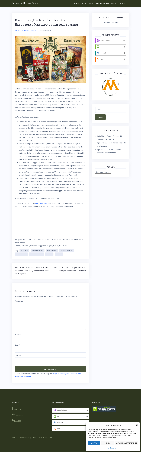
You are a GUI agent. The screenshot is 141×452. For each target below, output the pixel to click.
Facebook (17, 409)
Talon (40, 437)
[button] (137, 425)
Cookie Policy (112, 448)
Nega (107, 443)
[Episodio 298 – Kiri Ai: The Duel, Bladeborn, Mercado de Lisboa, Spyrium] (50, 59)
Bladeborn (24, 250)
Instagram (18, 415)
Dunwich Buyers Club (25, 3)
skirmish (49, 254)
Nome (18, 334)
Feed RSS (17, 421)
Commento (20, 301)
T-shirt (114, 3)
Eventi (91, 3)
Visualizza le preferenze (126, 443)
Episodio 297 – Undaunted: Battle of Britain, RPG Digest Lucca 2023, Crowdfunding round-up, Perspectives (32, 270)
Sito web (18, 356)
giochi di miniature (67, 250)
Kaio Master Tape (102, 3)
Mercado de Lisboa (36, 254)
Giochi (84, 3)
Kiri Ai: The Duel (21, 254)
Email (17, 345)
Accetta (94, 443)
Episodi (76, 3)
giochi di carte (52, 250)
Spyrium (58, 254)
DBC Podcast (123, 3)
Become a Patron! (111, 22)
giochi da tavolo (37, 250)
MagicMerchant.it (42, 203)
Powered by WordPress (21, 437)
